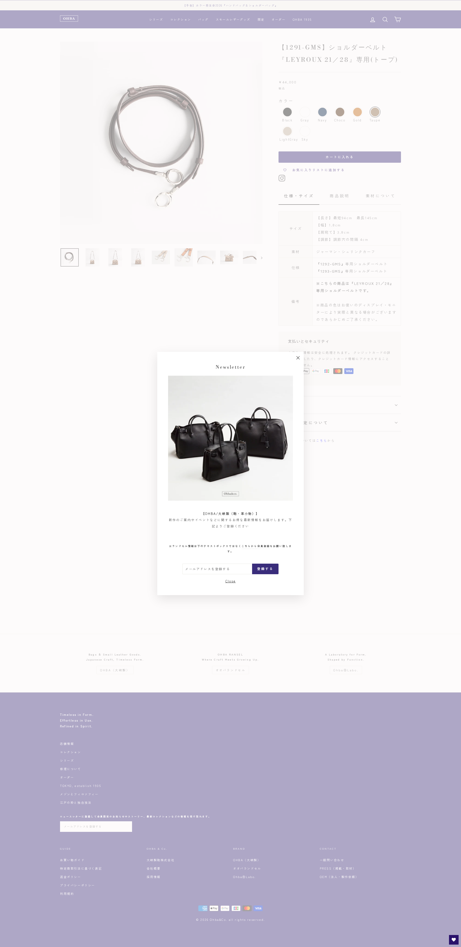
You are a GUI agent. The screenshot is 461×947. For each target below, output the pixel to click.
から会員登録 (256, 546)
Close (230, 581)
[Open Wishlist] (454, 940)
